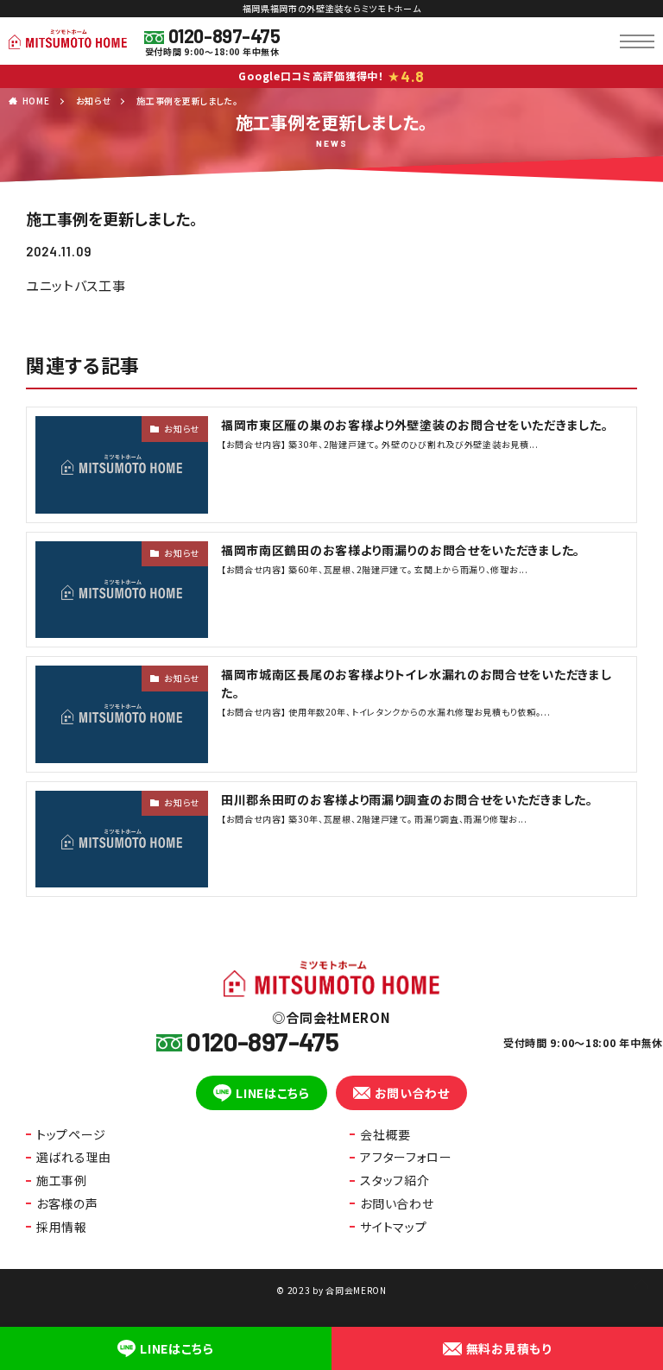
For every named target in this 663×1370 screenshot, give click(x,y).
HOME (36, 100)
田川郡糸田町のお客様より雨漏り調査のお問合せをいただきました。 (407, 799)
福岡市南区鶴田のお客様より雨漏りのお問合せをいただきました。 (400, 550)
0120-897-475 (224, 35)
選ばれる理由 (73, 1156)
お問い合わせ (412, 1093)
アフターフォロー (406, 1156)
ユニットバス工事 (76, 285)
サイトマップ (393, 1226)
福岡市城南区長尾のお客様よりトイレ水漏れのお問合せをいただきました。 (416, 683)
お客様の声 (67, 1203)
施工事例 (61, 1180)
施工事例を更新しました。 (186, 100)
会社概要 (385, 1134)
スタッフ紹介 (394, 1180)
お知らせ (93, 100)
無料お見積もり (509, 1348)
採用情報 (61, 1226)
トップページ (71, 1134)
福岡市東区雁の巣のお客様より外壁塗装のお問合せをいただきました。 (414, 424)
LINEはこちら (273, 1093)
